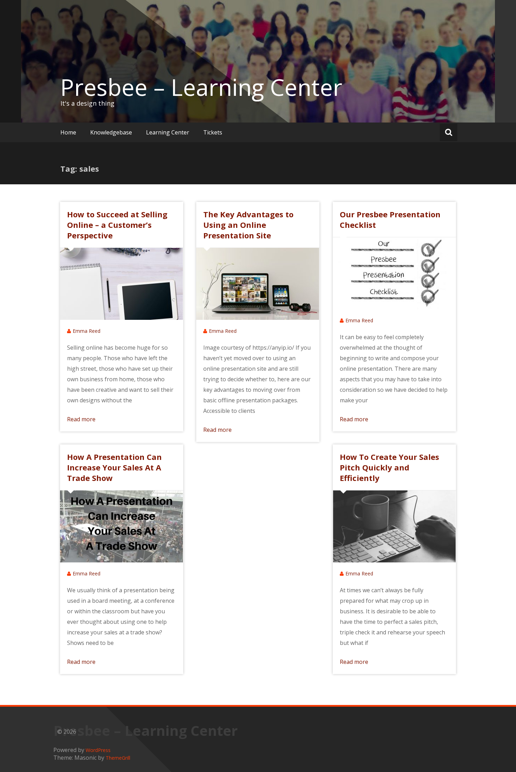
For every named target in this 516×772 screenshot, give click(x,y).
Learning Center (167, 132)
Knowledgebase (111, 132)
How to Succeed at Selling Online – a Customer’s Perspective (117, 224)
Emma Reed (86, 331)
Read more (81, 419)
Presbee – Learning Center (201, 87)
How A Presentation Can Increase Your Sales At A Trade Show (114, 467)
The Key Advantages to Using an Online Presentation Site (248, 224)
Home (68, 132)
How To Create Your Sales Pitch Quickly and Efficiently (389, 467)
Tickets (212, 132)
